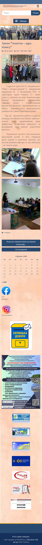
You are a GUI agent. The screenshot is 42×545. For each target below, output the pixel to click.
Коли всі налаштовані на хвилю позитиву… (21, 243)
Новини (7, 232)
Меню (23, 21)
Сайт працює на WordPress (14, 540)
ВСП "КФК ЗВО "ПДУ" (24, 51)
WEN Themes (24, 542)
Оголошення (21, 249)
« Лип (4, 282)
